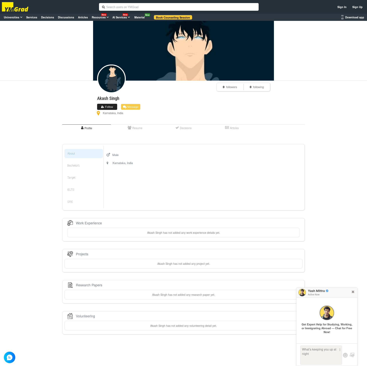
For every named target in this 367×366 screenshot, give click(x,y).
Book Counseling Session (173, 17)
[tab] (86, 128)
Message (132, 106)
